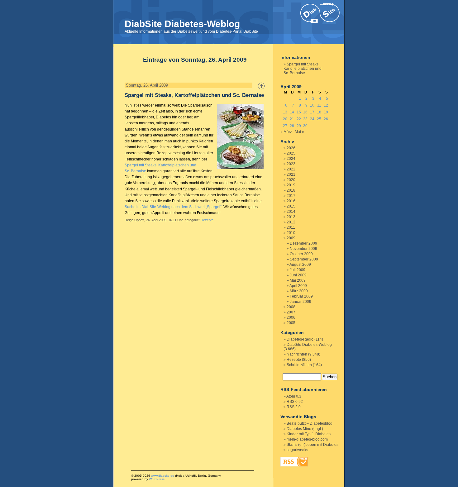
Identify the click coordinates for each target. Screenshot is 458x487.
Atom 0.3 (293, 396)
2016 (291, 201)
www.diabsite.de (162, 475)
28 (292, 126)
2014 (291, 211)
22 (299, 119)
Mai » (299, 132)
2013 (291, 217)
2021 (291, 174)
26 (326, 119)
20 (285, 119)
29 (299, 126)
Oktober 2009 (301, 254)
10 (312, 105)
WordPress (157, 479)
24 (312, 119)
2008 (291, 307)
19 (326, 112)
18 (319, 112)
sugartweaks (297, 450)
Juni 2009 (298, 275)
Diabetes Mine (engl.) (305, 429)
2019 (291, 185)
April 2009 (298, 286)
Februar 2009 (301, 296)
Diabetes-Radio (300, 339)
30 (305, 126)
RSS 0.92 (295, 401)
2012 (291, 222)
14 (292, 112)
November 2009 (303, 248)
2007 (291, 312)
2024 (291, 158)
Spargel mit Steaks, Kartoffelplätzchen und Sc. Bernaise (194, 95)
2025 (291, 153)
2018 (291, 190)
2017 (291, 195)
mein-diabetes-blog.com (307, 439)
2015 (291, 206)
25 (319, 119)
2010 (291, 233)
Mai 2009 (298, 280)
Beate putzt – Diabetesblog (309, 423)
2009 (291, 238)
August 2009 (300, 264)
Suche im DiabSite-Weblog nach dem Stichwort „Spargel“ (173, 207)
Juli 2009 (297, 270)
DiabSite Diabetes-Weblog (182, 24)
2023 (291, 164)
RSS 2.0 (294, 407)
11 (319, 105)
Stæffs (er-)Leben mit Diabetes (312, 444)
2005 (291, 323)
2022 (291, 169)
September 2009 (304, 259)
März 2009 (299, 291)
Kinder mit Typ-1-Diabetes (309, 434)
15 (299, 112)
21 (292, 119)
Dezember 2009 (303, 243)
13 (285, 112)
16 (305, 112)
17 (312, 112)
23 (305, 119)
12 (326, 105)
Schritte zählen (299, 365)
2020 (291, 180)
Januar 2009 (300, 301)
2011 (291, 227)
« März (286, 132)
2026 (291, 148)
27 (285, 126)
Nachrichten (297, 354)
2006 (291, 317)
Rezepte (207, 220)
